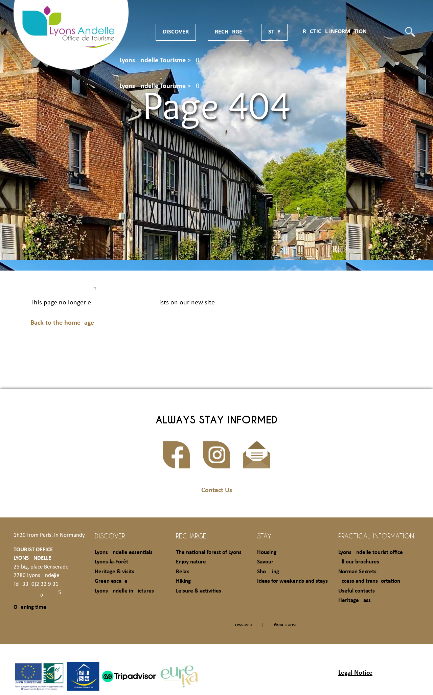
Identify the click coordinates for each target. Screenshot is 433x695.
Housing (266, 552)
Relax (182, 572)
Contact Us (216, 490)
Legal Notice (355, 673)
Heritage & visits (114, 572)
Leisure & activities (198, 591)
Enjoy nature (191, 562)
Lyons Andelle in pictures (124, 591)
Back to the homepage (62, 323)
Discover (176, 32)
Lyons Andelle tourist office (370, 552)
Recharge (228, 32)
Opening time (30, 607)
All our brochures (358, 562)
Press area (242, 625)
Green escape (111, 581)
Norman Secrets (357, 572)
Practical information (333, 31)
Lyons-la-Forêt (111, 562)
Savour (265, 562)
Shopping (268, 572)
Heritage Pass (354, 600)
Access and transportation (369, 581)
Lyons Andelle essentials (124, 552)
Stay (274, 32)
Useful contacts (356, 591)
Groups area (285, 625)
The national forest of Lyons (209, 552)
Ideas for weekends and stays (292, 581)
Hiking (183, 581)
